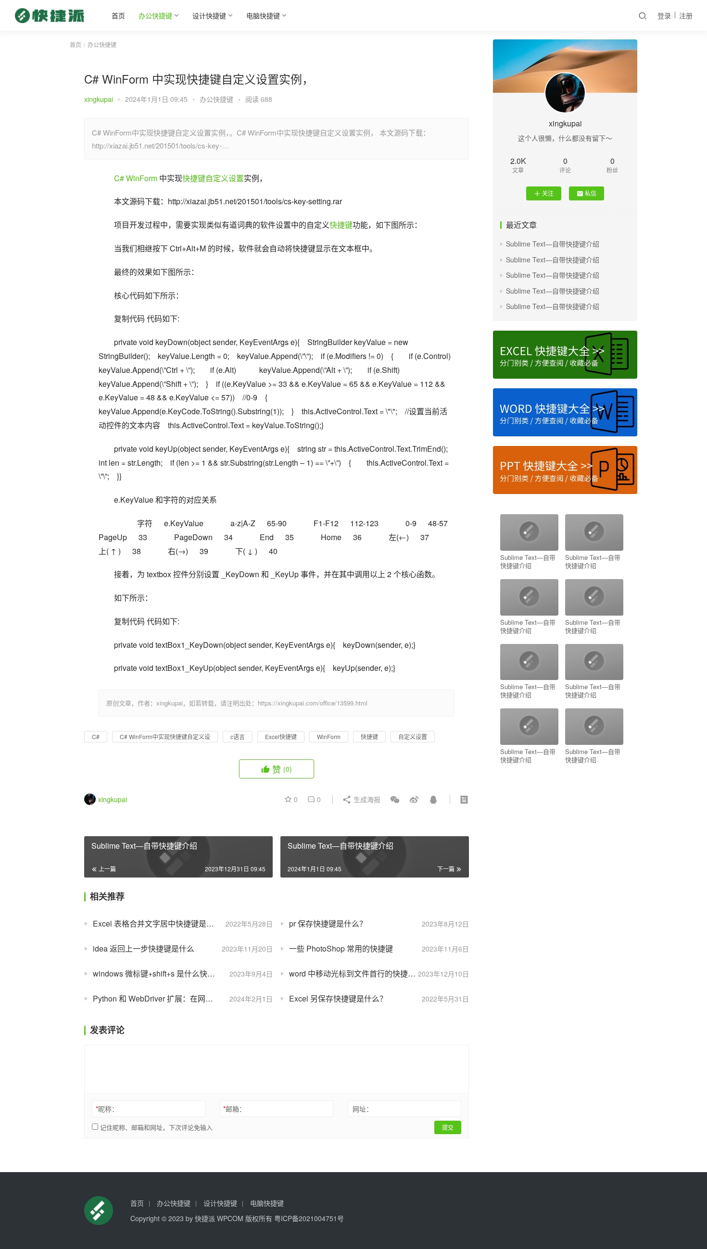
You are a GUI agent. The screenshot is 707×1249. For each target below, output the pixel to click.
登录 (664, 15)
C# (119, 178)
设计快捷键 (209, 15)
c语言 (237, 736)
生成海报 (366, 799)
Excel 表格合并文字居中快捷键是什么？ (161, 923)
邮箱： (234, 1108)
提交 (448, 1127)
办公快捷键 (155, 15)
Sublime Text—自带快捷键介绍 (552, 243)
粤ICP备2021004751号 (309, 1218)
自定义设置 (224, 178)
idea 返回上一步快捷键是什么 (143, 948)
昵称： (107, 1108)
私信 (590, 193)
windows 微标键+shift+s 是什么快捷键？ (161, 973)
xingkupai (98, 99)
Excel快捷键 (281, 736)
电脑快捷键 (263, 15)
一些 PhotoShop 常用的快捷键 (341, 948)
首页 (118, 15)
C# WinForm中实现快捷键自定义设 (165, 736)
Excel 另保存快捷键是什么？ (338, 998)
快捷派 (205, 1218)
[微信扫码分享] (395, 799)
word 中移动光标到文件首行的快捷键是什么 (364, 973)
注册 (686, 15)
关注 (548, 193)
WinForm (141, 178)
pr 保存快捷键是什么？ (328, 923)
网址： (363, 1108)
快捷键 (193, 178)
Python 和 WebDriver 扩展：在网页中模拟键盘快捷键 (183, 998)
